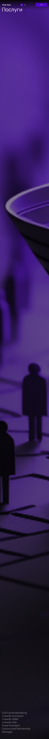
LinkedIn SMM (10, 719)
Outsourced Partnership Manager (16, 730)
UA (21, 4)
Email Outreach (11, 725)
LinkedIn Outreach (13, 715)
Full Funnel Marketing (14, 712)
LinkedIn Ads (9, 722)
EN (24, 4)
